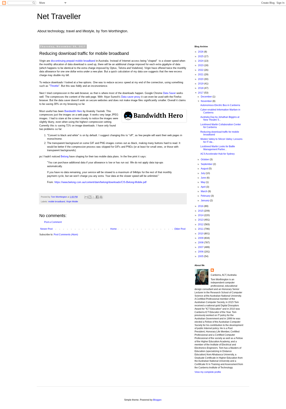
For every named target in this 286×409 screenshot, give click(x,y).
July (203, 173)
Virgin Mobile (72, 201)
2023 (201, 65)
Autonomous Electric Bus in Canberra (220, 105)
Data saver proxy (130, 96)
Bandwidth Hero (73, 111)
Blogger (157, 399)
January (205, 200)
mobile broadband (56, 201)
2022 (201, 70)
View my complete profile (208, 372)
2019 (201, 83)
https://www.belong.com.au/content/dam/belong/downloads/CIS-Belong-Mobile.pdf (100, 182)
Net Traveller (59, 16)
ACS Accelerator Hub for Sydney (217, 153)
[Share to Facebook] (97, 197)
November (206, 101)
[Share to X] (94, 197)
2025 (201, 56)
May (203, 182)
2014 (201, 215)
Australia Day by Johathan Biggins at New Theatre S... (219, 118)
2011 (201, 229)
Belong (64, 156)
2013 (201, 219)
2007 (201, 247)
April (203, 187)
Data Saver (169, 93)
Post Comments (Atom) (66, 234)
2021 (201, 74)
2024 (201, 61)
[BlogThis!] (90, 197)
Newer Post (46, 229)
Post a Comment (53, 222)
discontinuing (58, 60)
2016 (201, 206)
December (206, 96)
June (204, 177)
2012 (201, 224)
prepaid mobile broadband (80, 60)
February (206, 195)
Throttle (54, 85)
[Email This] (86, 197)
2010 (201, 233)
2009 (201, 238)
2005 (201, 256)
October (205, 159)
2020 (201, 79)
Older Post (179, 229)
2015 (201, 210)
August (205, 168)
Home (113, 229)
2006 (201, 251)
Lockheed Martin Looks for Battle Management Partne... (217, 148)
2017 (201, 92)
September (207, 164)
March (204, 191)
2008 (201, 242)
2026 (201, 51)
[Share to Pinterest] (101, 197)
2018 (201, 88)
